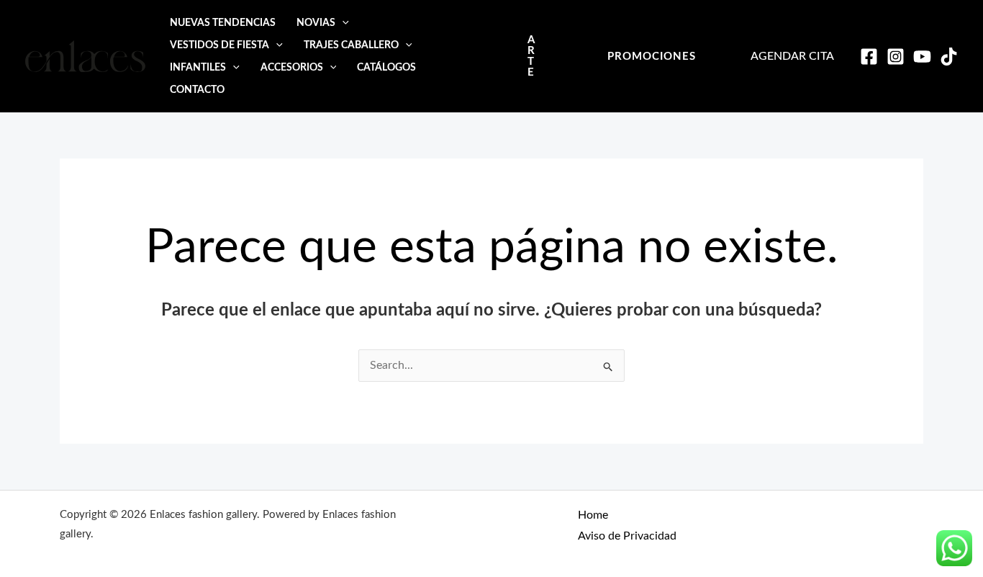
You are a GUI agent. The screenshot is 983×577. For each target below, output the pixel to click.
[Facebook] (869, 57)
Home (593, 515)
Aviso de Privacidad (627, 536)
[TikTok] (949, 57)
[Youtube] (922, 57)
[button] (342, 22)
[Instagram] (896, 57)
